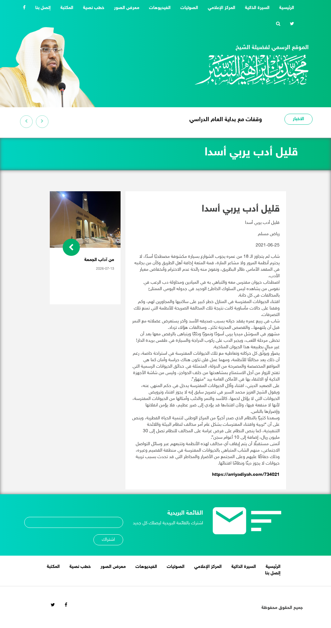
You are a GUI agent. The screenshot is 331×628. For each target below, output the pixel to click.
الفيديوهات (160, 8)
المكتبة (66, 8)
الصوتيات (189, 8)
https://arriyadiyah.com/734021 (246, 474)
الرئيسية (284, 8)
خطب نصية (93, 8)
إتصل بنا (43, 8)
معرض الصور (126, 8)
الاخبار (298, 119)
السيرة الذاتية (257, 8)
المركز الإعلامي (221, 8)
